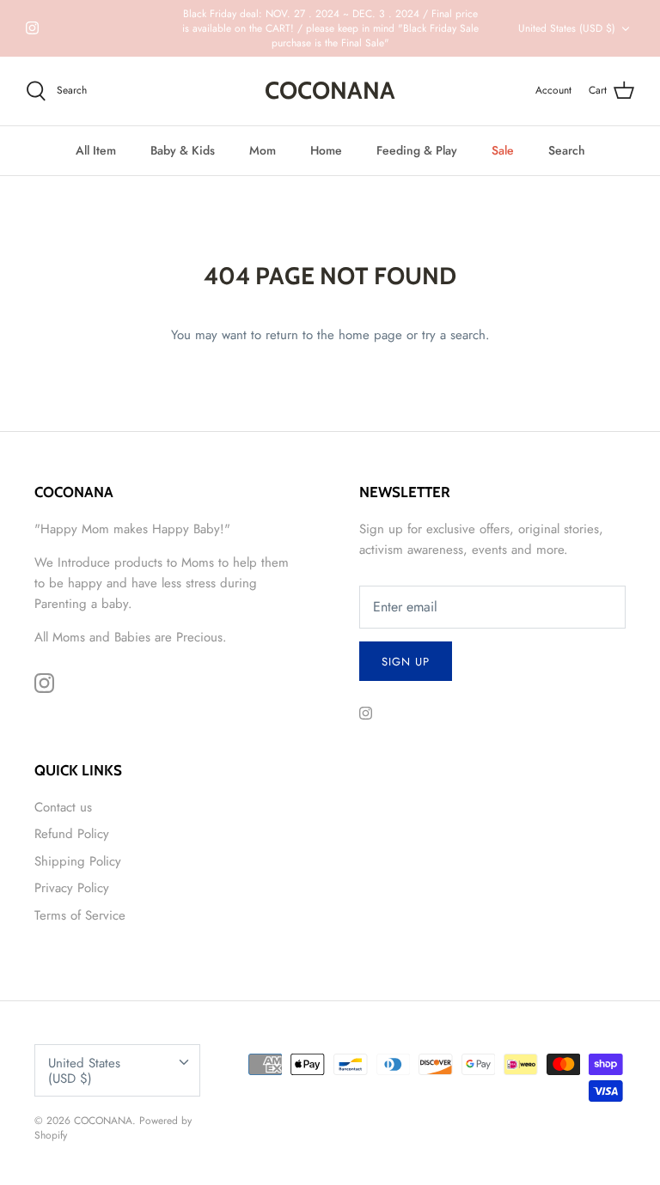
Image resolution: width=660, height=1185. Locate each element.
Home (326, 150)
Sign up (406, 661)
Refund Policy (71, 833)
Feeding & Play (416, 150)
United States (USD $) (566, 28)
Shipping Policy (77, 861)
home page (370, 334)
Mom (262, 150)
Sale (503, 150)
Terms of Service (79, 915)
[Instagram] (32, 27)
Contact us (63, 807)
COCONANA (103, 1120)
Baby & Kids (182, 150)
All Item (96, 150)
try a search (454, 334)
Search (566, 150)
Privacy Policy (71, 887)
